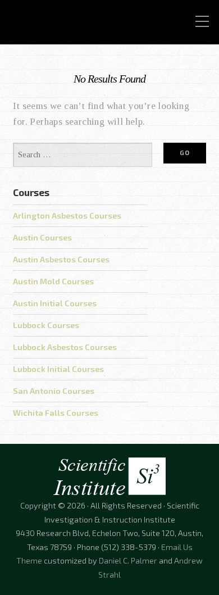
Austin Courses (42, 237)
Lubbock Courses (46, 325)
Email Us (177, 547)
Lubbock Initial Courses (58, 369)
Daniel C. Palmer (128, 560)
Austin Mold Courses (53, 281)
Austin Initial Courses (55, 303)
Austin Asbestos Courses (61, 259)
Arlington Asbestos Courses (67, 215)
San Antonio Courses (53, 391)
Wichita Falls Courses (55, 412)
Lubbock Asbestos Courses (65, 347)
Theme (29, 560)
